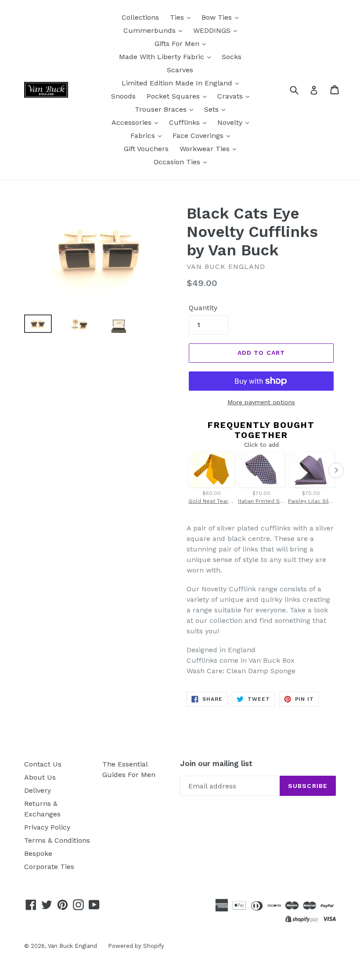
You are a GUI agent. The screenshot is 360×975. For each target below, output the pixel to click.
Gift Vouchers (146, 149)
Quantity (203, 308)
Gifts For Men (178, 43)
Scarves (180, 70)
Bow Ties (218, 17)
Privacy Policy (47, 827)
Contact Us (42, 764)
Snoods (123, 96)
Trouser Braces (162, 109)
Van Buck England (72, 946)
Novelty (231, 122)
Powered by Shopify (136, 946)
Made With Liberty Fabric (162, 57)
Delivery (37, 790)
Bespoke (38, 853)
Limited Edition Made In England (178, 83)
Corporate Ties (49, 866)
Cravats (231, 96)
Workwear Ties (206, 149)
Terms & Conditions (57, 840)
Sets (212, 109)
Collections (140, 17)
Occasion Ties (178, 162)
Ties (178, 17)
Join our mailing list (216, 763)
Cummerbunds (150, 30)
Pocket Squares (174, 96)
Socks (231, 57)
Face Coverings (199, 135)
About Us (40, 777)
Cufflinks (185, 122)
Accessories (133, 122)
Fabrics (143, 135)
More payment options (261, 402)
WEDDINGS (213, 30)
